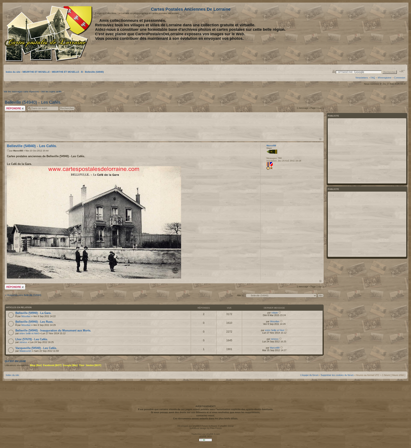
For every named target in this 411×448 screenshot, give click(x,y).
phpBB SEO (206, 436)
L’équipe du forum (309, 375)
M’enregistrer (385, 77)
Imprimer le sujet (334, 71)
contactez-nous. (205, 415)
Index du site (13, 72)
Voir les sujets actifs (51, 91)
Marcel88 (18, 150)
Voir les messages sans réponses (21, 91)
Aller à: (240, 295)
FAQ (373, 77)
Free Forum (216, 428)
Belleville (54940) (94, 72)
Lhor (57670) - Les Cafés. (31, 339)
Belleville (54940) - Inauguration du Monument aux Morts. (53, 330)
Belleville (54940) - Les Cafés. (33, 102)
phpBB (196, 426)
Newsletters (362, 77)
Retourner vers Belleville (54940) (24, 295)
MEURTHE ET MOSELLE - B (67, 72)
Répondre (10, 107)
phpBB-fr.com (213, 434)
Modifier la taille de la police (402, 71)
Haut (320, 139)
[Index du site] (49, 34)
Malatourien (25, 351)
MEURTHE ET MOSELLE (36, 72)
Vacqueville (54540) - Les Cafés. (36, 348)
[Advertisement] (371, 34)
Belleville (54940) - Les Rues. (34, 321)
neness (23, 342)
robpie (274, 312)
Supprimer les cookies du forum (337, 375)
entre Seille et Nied (29, 333)
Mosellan (26, 316)
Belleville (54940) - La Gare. (33, 313)
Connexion (399, 77)
